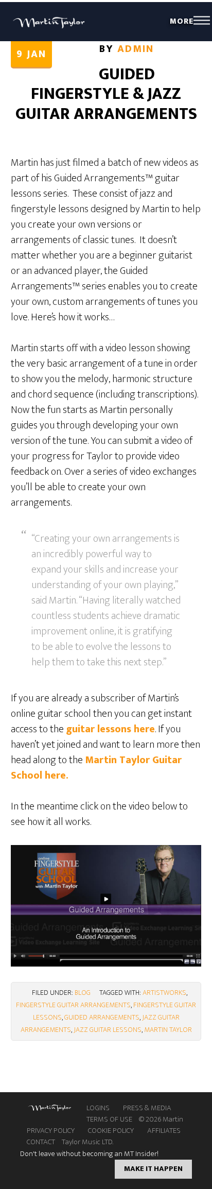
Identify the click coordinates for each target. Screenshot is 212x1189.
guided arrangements (101, 1017)
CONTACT (41, 1142)
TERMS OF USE (109, 1119)
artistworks (164, 992)
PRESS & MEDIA (147, 1108)
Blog (83, 992)
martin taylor (168, 1030)
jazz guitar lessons (108, 1030)
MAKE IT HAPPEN (153, 1168)
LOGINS (98, 1108)
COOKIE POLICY (111, 1130)
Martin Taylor (49, 21)
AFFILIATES (164, 1130)
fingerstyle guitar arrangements (73, 1005)
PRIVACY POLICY (51, 1130)
